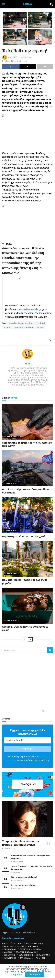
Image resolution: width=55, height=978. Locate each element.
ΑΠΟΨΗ (5, 943)
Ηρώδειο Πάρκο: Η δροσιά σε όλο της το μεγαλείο (25, 581)
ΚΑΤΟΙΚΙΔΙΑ (25, 958)
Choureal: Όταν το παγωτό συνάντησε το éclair (25, 628)
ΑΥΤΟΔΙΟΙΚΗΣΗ (26, 955)
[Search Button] (51, 4)
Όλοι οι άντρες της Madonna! (24, 877)
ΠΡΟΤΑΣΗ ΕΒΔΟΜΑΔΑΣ (27, 952)
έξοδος (40, 327)
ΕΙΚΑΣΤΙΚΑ (25, 949)
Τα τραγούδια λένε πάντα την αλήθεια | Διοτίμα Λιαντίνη (20, 842)
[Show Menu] (3, 4)
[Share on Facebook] (10, 66)
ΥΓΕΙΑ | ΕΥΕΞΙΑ (43, 955)
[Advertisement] (26, 337)
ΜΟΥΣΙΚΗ (8, 952)
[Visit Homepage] (27, 4)
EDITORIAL (17, 943)
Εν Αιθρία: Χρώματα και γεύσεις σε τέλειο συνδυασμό (25, 491)
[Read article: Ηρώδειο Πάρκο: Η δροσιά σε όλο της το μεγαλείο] (27, 559)
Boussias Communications (21, 323)
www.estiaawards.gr (28, 309)
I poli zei (41, 323)
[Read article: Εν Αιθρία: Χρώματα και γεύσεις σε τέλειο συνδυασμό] (27, 468)
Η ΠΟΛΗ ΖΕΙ (39, 958)
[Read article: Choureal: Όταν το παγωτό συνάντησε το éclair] (27, 606)
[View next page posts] (30, 639)
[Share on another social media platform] (45, 66)
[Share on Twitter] (27, 66)
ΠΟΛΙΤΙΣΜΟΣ (32, 946)
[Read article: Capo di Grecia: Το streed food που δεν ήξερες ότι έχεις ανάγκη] (27, 422)
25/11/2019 (26, 57)
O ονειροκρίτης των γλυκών (23, 884)
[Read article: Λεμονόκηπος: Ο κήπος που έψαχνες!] (27, 515)
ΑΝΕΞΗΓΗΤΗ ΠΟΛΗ (35, 943)
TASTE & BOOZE (12, 437)
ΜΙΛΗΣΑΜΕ (9, 946)
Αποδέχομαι (34, 974)
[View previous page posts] (24, 639)
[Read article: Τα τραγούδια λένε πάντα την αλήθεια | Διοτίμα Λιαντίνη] (27, 819)
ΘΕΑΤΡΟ (37, 949)
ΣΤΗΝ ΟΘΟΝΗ (10, 949)
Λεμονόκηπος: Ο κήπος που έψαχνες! (23, 536)
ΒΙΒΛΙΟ (20, 946)
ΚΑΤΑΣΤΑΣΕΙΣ (10, 958)
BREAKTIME (10, 955)
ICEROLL (8, 327)
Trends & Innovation (24, 327)
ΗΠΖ (15, 57)
